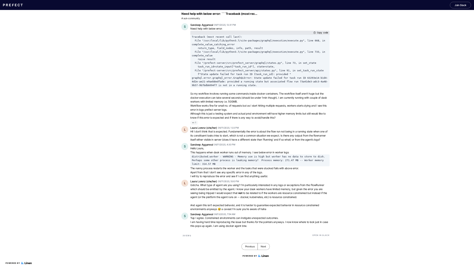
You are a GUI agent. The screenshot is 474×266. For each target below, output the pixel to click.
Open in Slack (321, 235)
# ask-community (190, 18)
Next (263, 246)
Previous (250, 246)
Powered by (13, 263)
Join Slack (460, 5)
